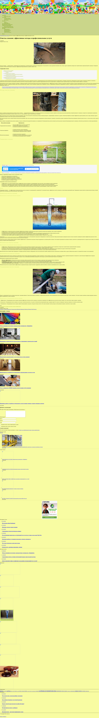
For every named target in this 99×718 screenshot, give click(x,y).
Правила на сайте (7, 16)
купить (25, 691)
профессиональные (9, 306)
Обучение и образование (7, 27)
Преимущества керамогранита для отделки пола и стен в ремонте (15, 356)
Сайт (1, 422)
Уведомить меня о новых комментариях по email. (9, 424)
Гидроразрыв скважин (8, 71)
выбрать (9, 691)
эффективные (18, 306)
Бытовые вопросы (7, 30)
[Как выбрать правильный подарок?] (7, 688)
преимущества (51, 691)
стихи (76, 691)
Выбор (1, 691)
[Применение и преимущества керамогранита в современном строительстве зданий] (10, 339)
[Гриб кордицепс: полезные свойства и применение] (8, 665)
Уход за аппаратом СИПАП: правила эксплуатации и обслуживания (15, 387)
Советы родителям (6, 25)
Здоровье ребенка (7, 18)
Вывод (7, 72)
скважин (14, 306)
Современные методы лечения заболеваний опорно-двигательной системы (15, 469)
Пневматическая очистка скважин (10, 77)
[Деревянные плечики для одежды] (10, 653)
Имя (1, 418)
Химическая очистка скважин (9, 73)
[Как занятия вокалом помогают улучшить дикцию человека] (7, 487)
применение (58, 691)
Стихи (5, 21)
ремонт (65, 691)
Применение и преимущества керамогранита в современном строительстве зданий (18, 341)
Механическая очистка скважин (9, 75)
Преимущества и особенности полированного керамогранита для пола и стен (17, 372)
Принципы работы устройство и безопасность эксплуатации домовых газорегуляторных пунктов (22, 403)
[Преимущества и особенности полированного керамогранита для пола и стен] (10, 370)
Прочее (3, 28)
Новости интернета (7, 32)
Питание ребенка (6, 23)
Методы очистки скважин (8, 70)
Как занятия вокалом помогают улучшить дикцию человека (12, 488)
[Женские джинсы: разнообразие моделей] (7, 620)
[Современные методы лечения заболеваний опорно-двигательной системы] (7, 468)
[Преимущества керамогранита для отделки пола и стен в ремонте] (10, 354)
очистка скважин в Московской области (12, 236)
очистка (4, 306)
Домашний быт (7, 29)
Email (1, 420)
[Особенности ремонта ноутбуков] (8, 632)
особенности (42, 691)
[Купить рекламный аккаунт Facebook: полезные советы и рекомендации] (10, 574)
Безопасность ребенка (7, 24)
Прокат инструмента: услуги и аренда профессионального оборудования (21, 165)
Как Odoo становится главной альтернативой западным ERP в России (14, 498)
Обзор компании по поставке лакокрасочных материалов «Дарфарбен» (16, 325)
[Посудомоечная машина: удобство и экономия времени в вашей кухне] (8, 643)
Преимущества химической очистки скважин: (14, 74)
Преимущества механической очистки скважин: (14, 76)
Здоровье (4, 17)
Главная (1, 35)
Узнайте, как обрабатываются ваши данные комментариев (29, 430)
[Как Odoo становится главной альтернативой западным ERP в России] (7, 497)
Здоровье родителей (7, 19)
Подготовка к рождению (8, 26)
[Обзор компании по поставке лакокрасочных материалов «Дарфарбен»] (10, 323)
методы (1, 306)
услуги (80, 691)
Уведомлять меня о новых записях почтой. (8, 426)
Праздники (6, 22)
